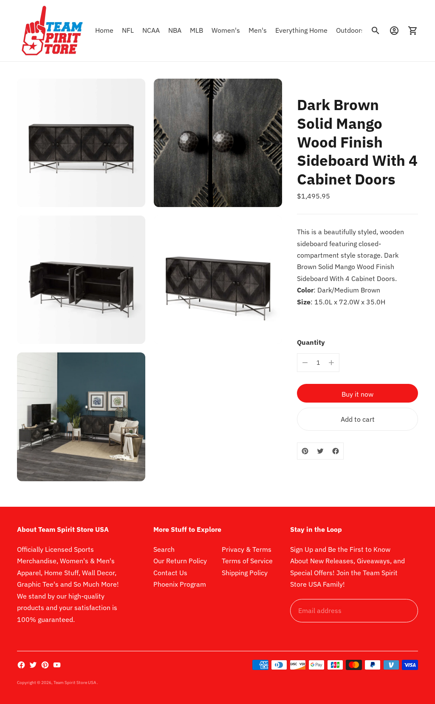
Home (104, 30)
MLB (196, 30)
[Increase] (331, 363)
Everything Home (301, 30)
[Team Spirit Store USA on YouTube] (57, 665)
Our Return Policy (180, 560)
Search (164, 549)
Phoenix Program (179, 584)
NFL (128, 30)
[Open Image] (81, 143)
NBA (174, 30)
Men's (258, 30)
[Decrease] (305, 363)
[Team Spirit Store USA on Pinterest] (45, 665)
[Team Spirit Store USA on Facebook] (21, 665)
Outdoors (350, 30)
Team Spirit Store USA (75, 682)
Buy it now (357, 394)
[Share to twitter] (320, 451)
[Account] (394, 30)
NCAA (151, 30)
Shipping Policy (245, 572)
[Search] (375, 30)
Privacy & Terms (246, 549)
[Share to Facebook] (335, 451)
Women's (226, 30)
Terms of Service (247, 560)
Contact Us (170, 572)
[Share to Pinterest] (305, 451)
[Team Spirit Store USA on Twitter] (33, 665)
